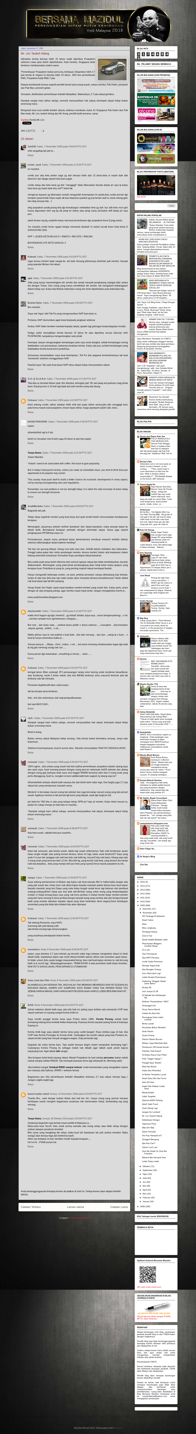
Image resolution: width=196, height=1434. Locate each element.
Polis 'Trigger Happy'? (152, 1059)
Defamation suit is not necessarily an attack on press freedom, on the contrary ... (155, 466)
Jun (144, 1182)
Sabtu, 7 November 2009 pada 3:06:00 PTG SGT (62, 146)
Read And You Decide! (159, 397)
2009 (142, 905)
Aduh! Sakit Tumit (150, 1104)
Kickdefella (145, 732)
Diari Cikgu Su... (148, 848)
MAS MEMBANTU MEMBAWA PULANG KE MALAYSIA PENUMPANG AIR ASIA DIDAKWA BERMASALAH (160, 358)
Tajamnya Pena (149, 1124)
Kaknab (32, 257)
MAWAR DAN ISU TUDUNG (161, 319)
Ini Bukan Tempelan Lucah (154, 1074)
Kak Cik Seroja (147, 530)
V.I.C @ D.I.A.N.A (37, 379)
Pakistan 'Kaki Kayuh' (151, 1051)
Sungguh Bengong (150, 1139)
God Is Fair (147, 936)
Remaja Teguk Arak (151, 965)
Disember (147, 909)
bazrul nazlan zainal (38, 1094)
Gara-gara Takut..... (159, 555)
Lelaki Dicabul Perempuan (154, 977)
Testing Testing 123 (159, 603)
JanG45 (32, 146)
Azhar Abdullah (147, 712)
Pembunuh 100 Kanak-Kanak (155, 1047)
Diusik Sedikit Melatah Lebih (155, 939)
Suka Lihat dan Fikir (38, 980)
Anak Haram (147, 1031)
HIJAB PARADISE (37, 421)
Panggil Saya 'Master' (152, 1063)
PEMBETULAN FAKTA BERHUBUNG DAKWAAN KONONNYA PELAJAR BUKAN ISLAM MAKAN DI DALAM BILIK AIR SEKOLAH (162, 261)
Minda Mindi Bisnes (149, 755)
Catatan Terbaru (31, 1206)
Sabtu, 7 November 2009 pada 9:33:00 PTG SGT (63, 762)
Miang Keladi (148, 1092)
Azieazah (144, 636)
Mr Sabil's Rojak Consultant (153, 798)
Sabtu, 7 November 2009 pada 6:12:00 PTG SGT (67, 611)
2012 (142, 893)
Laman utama (75, 1206)
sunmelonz (34, 949)
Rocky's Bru (146, 461)
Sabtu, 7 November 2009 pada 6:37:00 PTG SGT (59, 718)
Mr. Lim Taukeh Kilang (152, 1116)
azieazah (32, 828)
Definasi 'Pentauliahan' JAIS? (155, 1001)
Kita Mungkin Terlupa (151, 969)
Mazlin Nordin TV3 (149, 684)
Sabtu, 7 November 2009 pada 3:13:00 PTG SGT (67, 165)
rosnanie (32, 762)
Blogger (118, 1428)
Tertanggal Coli (149, 1005)
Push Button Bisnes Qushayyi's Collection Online (160, 760)
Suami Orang (148, 1035)
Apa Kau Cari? (148, 1143)
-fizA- (30, 718)
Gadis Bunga (146, 601)
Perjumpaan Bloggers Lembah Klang (152, 944)
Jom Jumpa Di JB (150, 991)
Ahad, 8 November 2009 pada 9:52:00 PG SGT (74, 980)
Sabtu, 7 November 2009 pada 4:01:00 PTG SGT (58, 278)
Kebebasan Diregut (151, 1120)
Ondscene (145, 510)
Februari (147, 1197)
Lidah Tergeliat (148, 1096)
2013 (142, 890)
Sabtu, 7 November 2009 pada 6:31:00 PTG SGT (63, 668)
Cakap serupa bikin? (149, 620)
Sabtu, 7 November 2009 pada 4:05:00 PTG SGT (68, 303)
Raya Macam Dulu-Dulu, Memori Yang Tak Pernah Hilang (161, 489)
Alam (144, 924)
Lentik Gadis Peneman (152, 961)
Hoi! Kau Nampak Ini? (152, 1135)
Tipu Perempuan (149, 954)
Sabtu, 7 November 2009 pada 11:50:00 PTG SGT (63, 918)
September (148, 1170)
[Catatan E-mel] (42, 130)
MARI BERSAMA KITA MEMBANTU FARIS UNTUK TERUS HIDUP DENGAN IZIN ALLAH (161, 284)
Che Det (144, 864)
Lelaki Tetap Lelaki (150, 1161)
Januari (146, 1201)
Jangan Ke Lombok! (151, 1112)
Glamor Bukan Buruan (152, 1039)
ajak (30, 278)
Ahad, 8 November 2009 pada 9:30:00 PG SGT (64, 949)
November (148, 913)
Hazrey (143, 659)
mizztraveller (34, 611)
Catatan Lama (119, 1206)
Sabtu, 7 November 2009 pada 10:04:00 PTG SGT (63, 846)
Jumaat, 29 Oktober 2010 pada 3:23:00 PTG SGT (67, 1118)
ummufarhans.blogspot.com (154, 823)
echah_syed (34, 165)
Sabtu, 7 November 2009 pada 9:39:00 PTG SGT (63, 828)
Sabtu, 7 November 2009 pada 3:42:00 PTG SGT (62, 257)
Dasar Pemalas (149, 1131)
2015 (142, 882)
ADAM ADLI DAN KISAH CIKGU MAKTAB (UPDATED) (153, 240)
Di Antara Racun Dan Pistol (154, 1055)
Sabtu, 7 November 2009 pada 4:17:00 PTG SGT (71, 379)
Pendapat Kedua (149, 932)
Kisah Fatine (147, 920)
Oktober (147, 1166)
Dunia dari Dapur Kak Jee (152, 436)
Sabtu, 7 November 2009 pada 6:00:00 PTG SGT (68, 506)
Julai (145, 1178)
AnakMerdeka (35, 506)
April (145, 1190)
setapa (31, 877)
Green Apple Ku (147, 484)
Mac (145, 1194)
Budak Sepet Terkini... (160, 532)
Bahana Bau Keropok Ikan (154, 1157)
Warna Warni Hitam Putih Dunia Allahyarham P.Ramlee (161, 802)
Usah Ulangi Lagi (150, 1108)
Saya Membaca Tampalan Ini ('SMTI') (154, 338)
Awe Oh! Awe (148, 1082)
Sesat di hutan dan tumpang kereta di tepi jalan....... (160, 689)
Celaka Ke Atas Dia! (151, 1013)
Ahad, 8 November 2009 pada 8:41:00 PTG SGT (59, 1005)
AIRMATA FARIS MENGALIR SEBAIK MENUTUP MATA (162, 378)
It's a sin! (146, 950)
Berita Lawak (148, 1023)
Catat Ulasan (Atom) (79, 1218)
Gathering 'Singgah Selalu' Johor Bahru (154, 982)
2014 (142, 886)
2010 (142, 901)
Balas (31, 155)
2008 (142, 1206)
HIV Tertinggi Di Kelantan (153, 916)
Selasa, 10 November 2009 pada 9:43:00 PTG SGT (76, 1094)
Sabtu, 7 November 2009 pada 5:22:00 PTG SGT (67, 453)
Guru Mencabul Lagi (151, 973)
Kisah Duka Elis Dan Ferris (154, 1078)
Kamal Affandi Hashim (151, 780)
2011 (142, 897)
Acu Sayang (146, 553)
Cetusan (32, 400)
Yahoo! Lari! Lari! (150, 1147)
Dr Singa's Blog (147, 856)
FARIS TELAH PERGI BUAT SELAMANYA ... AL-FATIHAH (162, 221)
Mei (144, 1186)
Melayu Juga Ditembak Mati (154, 1043)
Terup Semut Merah (151, 1009)
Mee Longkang (149, 928)
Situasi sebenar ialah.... (161, 638)
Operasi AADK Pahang (152, 1100)
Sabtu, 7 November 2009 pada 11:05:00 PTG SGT (61, 877)
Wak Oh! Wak (148, 1127)
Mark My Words (149, 1066)
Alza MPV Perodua (150, 958)
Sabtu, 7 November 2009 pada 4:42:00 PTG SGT (73, 421)
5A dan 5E (146, 987)
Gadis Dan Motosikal (151, 1070)
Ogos (145, 1174)
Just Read (145, 575)
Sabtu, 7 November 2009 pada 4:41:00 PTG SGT (63, 400)
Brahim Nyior (35, 303)
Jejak (142, 783)
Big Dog (144, 618)
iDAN (30, 1005)
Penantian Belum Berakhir (154, 1027)
